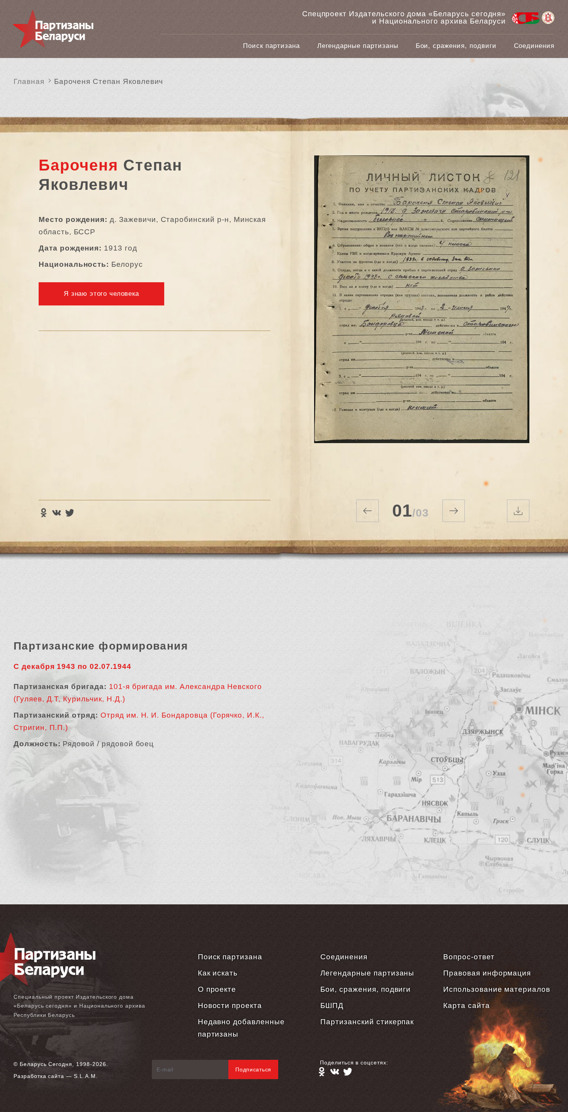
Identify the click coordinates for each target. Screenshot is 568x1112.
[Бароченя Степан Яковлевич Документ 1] (421, 318)
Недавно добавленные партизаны (241, 1028)
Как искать (218, 973)
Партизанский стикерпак (367, 1022)
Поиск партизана (271, 45)
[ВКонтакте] (56, 512)
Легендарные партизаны (357, 45)
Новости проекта (230, 1005)
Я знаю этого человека (101, 293)
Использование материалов (496, 989)
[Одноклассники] (43, 512)
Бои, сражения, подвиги (456, 45)
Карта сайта (466, 1005)
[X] (69, 512)
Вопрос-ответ (468, 957)
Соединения (534, 45)
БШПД (332, 1005)
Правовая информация (487, 973)
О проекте (217, 989)
